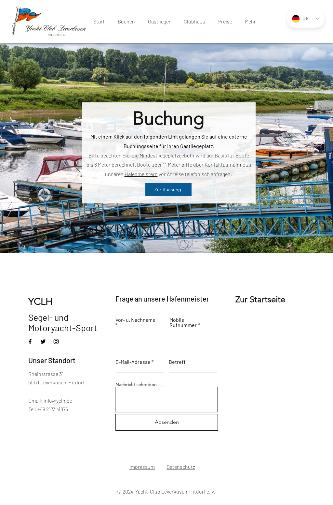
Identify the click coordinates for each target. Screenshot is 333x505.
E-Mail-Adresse (133, 361)
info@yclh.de (58, 400)
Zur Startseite (260, 299)
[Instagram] (56, 341)
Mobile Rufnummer (183, 322)
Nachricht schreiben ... (138, 384)
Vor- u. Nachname (135, 320)
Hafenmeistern (141, 174)
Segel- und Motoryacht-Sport (62, 322)
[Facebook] (30, 341)
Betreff (177, 361)
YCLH (40, 301)
